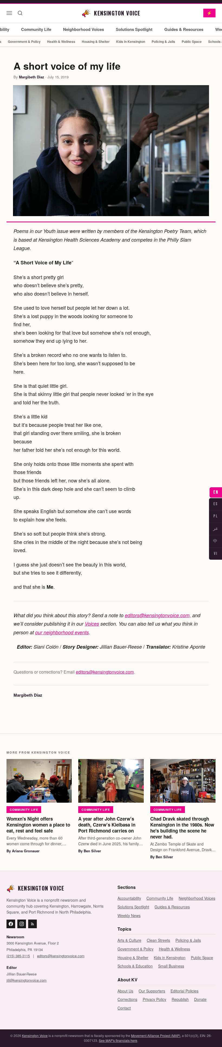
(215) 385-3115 (18, 955)
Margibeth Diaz (31, 76)
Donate (200, 999)
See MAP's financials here (118, 1040)
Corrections (127, 999)
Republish (180, 999)
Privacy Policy (154, 999)
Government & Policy (24, 41)
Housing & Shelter (96, 41)
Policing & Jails (163, 41)
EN (215, 492)
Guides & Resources (183, 29)
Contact (124, 1008)
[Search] (20, 13)
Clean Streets (158, 940)
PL (215, 516)
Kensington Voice (35, 1035)
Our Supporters (152, 991)
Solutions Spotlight (134, 29)
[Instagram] (21, 924)
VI (215, 553)
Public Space (192, 41)
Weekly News (129, 915)
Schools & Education (135, 966)
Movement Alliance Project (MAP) (155, 1035)
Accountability (129, 898)
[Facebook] (10, 924)
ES (215, 504)
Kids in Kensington (130, 41)
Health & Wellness (61, 41)
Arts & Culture (129, 940)
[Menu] (9, 13)
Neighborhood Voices (83, 29)
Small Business (171, 966)
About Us (125, 991)
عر (215, 528)
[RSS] (32, 924)
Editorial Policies (184, 991)
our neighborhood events (62, 632)
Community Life (36, 29)
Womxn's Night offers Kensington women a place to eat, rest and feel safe (38, 824)
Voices (92, 623)
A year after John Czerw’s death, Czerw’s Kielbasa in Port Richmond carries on (106, 824)
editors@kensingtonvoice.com (105, 672)
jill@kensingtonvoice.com (26, 980)
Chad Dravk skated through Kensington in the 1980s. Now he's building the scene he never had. (182, 827)
